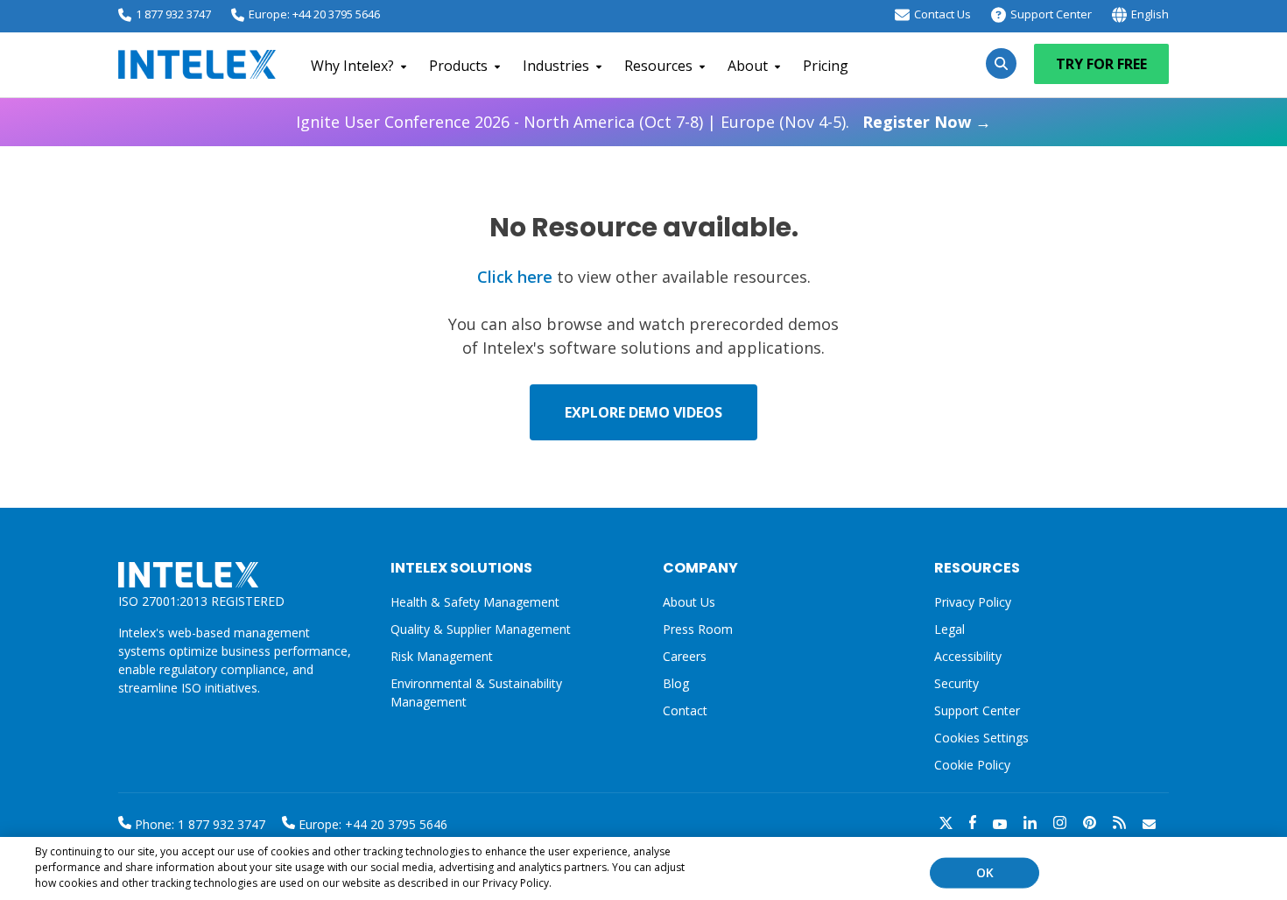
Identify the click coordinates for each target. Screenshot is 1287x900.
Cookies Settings (981, 738)
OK (985, 872)
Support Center (1051, 14)
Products (458, 65)
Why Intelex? (352, 65)
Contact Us (942, 14)
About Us (689, 602)
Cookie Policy (972, 764)
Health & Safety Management (474, 602)
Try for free (1101, 64)
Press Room (698, 629)
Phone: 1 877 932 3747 (198, 824)
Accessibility (968, 656)
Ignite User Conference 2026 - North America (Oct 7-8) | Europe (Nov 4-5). (643, 121)
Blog (676, 683)
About (748, 65)
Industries (556, 65)
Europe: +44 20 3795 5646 (314, 14)
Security (956, 683)
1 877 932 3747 (173, 14)
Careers (685, 656)
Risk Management (441, 656)
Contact (685, 710)
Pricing (825, 65)
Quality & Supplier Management (480, 629)
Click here (514, 276)
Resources (658, 65)
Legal (949, 629)
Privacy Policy (972, 602)
